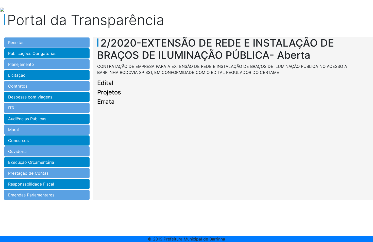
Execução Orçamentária (31, 162)
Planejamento (21, 64)
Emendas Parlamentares (31, 194)
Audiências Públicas (27, 118)
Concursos (18, 140)
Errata (106, 101)
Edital (105, 83)
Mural (13, 129)
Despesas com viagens (30, 96)
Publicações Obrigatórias (32, 53)
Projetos (109, 92)
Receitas (16, 42)
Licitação (17, 75)
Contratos (17, 86)
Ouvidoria (17, 151)
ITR (11, 107)
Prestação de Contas (28, 173)
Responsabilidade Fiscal (31, 184)
